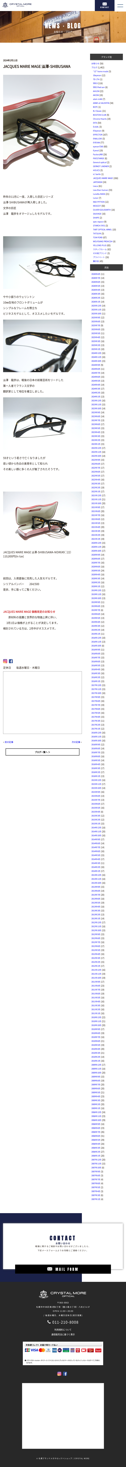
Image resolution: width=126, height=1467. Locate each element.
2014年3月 (95, 863)
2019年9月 (95, 602)
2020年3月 (95, 578)
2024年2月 (95, 392)
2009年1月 (95, 1108)
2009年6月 (95, 1088)
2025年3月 (95, 341)
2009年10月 (96, 1072)
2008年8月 (95, 1127)
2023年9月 (95, 412)
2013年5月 (95, 902)
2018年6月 (95, 661)
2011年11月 (96, 973)
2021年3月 (95, 530)
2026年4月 (95, 289)
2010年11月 (96, 1021)
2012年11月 (96, 926)
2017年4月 (95, 716)
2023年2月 (95, 440)
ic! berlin (97, 174)
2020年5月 (95, 570)
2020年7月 (95, 562)
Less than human (100, 189)
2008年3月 (95, 1147)
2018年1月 (95, 681)
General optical (99, 162)
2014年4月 (95, 859)
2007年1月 (95, 1199)
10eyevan (97, 75)
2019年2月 (95, 629)
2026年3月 (95, 293)
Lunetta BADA (99, 193)
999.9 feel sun (99, 87)
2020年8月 (95, 558)
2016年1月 (95, 776)
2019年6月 (95, 613)
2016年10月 (96, 740)
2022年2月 (95, 487)
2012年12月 (96, 922)
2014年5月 (95, 855)
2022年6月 (95, 471)
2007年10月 (96, 1167)
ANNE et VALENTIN (101, 102)
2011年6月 (95, 993)
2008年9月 (95, 1124)
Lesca (95, 186)
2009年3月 (95, 1100)
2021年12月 (96, 495)
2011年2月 (95, 1009)
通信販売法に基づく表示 (63, 1334)
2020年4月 (95, 574)
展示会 (96, 261)
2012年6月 (95, 946)
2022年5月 (95, 475)
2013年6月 (95, 898)
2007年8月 (95, 1175)
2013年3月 (95, 910)
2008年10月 (96, 1120)
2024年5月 (95, 380)
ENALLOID (97, 138)
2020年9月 (95, 554)
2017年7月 (95, 704)
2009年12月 (96, 1064)
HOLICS (96, 170)
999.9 (95, 83)
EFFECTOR (97, 134)
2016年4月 (95, 764)
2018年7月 (95, 657)
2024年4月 (95, 384)
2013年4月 (95, 906)
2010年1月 (95, 1060)
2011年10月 (96, 977)
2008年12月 (96, 1112)
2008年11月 (96, 1116)
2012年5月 (95, 950)
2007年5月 (95, 1187)
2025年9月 (95, 317)
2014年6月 (95, 851)
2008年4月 (95, 1143)
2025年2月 (95, 345)
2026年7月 (95, 277)
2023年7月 (95, 420)
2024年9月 (95, 364)
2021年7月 (95, 515)
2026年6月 (95, 281)
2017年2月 (95, 724)
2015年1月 (95, 823)
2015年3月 (95, 815)
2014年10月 (96, 835)
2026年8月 (95, 273)
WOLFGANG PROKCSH (103, 241)
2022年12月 (96, 447)
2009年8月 (95, 1080)
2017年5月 (95, 712)
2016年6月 (95, 756)
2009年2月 (95, 1104)
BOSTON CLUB (99, 114)
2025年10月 (96, 313)
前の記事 (9, 741)
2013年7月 (95, 894)
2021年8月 (95, 511)
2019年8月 (95, 606)
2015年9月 (95, 791)
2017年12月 (96, 685)
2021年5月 (95, 523)
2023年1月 (95, 443)
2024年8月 (95, 368)
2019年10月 (96, 598)
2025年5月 (95, 333)
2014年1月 (95, 870)
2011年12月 (96, 969)
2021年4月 (95, 527)
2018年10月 (96, 645)
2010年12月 (96, 1017)
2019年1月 (95, 633)
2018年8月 (95, 653)
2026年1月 (95, 301)
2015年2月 (95, 819)
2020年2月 (95, 582)
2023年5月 (95, 428)
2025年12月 (96, 305)
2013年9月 (95, 886)
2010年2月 (95, 1056)
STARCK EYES (99, 225)
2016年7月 (95, 752)
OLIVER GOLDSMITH (102, 209)
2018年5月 (95, 665)
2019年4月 (95, 621)
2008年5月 (95, 1139)
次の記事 (76, 741)
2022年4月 (95, 479)
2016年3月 (95, 768)
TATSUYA (97, 233)
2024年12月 (96, 353)
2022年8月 (95, 463)
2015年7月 (95, 799)
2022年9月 (95, 459)
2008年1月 (95, 1155)
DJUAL (96, 126)
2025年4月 (95, 337)
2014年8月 (95, 843)
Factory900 (98, 154)
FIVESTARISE (98, 158)
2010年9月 (95, 1029)
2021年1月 (95, 538)
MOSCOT (97, 205)
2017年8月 (95, 700)
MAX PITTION (99, 201)
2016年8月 (95, 748)
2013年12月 (96, 874)
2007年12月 (96, 1159)
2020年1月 (95, 586)
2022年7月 (95, 467)
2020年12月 (96, 542)
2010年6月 (95, 1041)
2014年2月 (95, 867)
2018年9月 (95, 649)
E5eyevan (97, 130)
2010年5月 (95, 1044)
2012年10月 (96, 930)
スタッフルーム (100, 249)
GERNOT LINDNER (101, 166)
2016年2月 (95, 772)
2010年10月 (96, 1025)
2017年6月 (95, 708)
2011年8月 (95, 985)
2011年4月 (95, 1001)
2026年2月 (95, 297)
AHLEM (96, 91)
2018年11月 (96, 641)
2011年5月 (95, 997)
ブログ (94, 67)
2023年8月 (95, 416)
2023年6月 (95, 424)
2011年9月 (95, 981)
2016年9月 (95, 744)
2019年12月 (96, 590)
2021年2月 (95, 534)
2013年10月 (96, 882)
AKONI (96, 95)
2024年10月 (96, 360)
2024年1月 (95, 396)
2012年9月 (95, 934)
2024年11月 (96, 357)
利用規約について (63, 1329)
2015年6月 (95, 803)
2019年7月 (95, 610)
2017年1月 (95, 728)
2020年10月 (96, 550)
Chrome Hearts (99, 118)
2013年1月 (95, 918)
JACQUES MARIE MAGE (103, 178)
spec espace (98, 221)
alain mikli (97, 99)
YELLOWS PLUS (99, 245)
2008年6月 (95, 1135)
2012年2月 (95, 961)
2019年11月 (96, 594)
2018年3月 (95, 673)
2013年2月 (95, 914)
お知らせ (95, 63)
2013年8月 (95, 890)
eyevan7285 (98, 146)
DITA (95, 122)
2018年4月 (95, 669)
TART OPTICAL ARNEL (102, 229)
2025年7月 (95, 325)
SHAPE (96, 217)
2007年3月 (95, 1195)
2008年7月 (95, 1131)
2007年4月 (95, 1191)
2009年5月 (95, 1092)
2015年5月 (95, 807)
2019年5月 (95, 617)
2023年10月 (96, 408)
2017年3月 (95, 720)
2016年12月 (96, 732)
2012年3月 (95, 957)
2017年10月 (96, 693)
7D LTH (96, 79)
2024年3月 (95, 388)
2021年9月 (95, 507)
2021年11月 (96, 499)
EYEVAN (96, 142)
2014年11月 (96, 831)
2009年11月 (96, 1068)
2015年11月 (96, 784)
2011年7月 (95, 989)
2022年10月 (96, 455)
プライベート (99, 257)
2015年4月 (95, 811)
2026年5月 (95, 285)
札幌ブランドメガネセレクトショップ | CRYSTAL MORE (64, 1458)
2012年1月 (95, 965)
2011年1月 (95, 1013)
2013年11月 (96, 878)
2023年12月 (96, 400)
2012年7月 (95, 942)
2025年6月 (95, 329)
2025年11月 (96, 309)
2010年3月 (95, 1052)
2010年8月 (95, 1033)
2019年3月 (95, 625)
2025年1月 (95, 349)
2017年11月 (96, 689)
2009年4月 (95, 1096)
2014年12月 (96, 827)
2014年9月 (95, 839)
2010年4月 (95, 1048)
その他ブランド (100, 253)
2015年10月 (96, 787)
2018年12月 (96, 637)
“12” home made (100, 71)
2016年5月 (95, 760)
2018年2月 (95, 677)
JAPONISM (97, 182)
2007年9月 (95, 1171)
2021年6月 (95, 519)
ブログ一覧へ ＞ (42, 752)
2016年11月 (96, 736)
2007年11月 (96, 1163)
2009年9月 (95, 1076)
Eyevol (96, 150)
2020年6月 (95, 566)
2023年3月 (95, 436)
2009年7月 (95, 1084)
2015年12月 (96, 780)
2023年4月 (95, 432)
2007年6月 (95, 1183)
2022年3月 (95, 483)
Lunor (95, 197)
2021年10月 (96, 503)
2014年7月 (95, 847)
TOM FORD (98, 237)
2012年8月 (95, 938)
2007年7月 (95, 1179)
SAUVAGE (97, 213)
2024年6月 (95, 376)
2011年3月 (95, 1005)
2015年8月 (95, 795)
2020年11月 (96, 546)
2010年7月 (95, 1037)
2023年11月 (96, 404)
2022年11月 (96, 451)
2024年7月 (95, 372)
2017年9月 (95, 697)
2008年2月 (95, 1151)
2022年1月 (95, 491)
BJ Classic (97, 110)
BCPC (95, 106)
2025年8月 (95, 321)
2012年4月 (95, 954)
